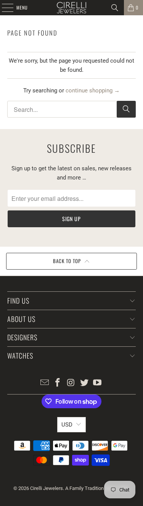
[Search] (115, 7)
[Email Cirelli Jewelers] (44, 383)
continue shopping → (93, 90)
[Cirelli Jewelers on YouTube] (97, 383)
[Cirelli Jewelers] (72, 7)
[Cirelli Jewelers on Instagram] (71, 383)
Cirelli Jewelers (46, 488)
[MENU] (3, 7)
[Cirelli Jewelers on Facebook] (58, 383)
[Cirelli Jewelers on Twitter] (84, 383)
